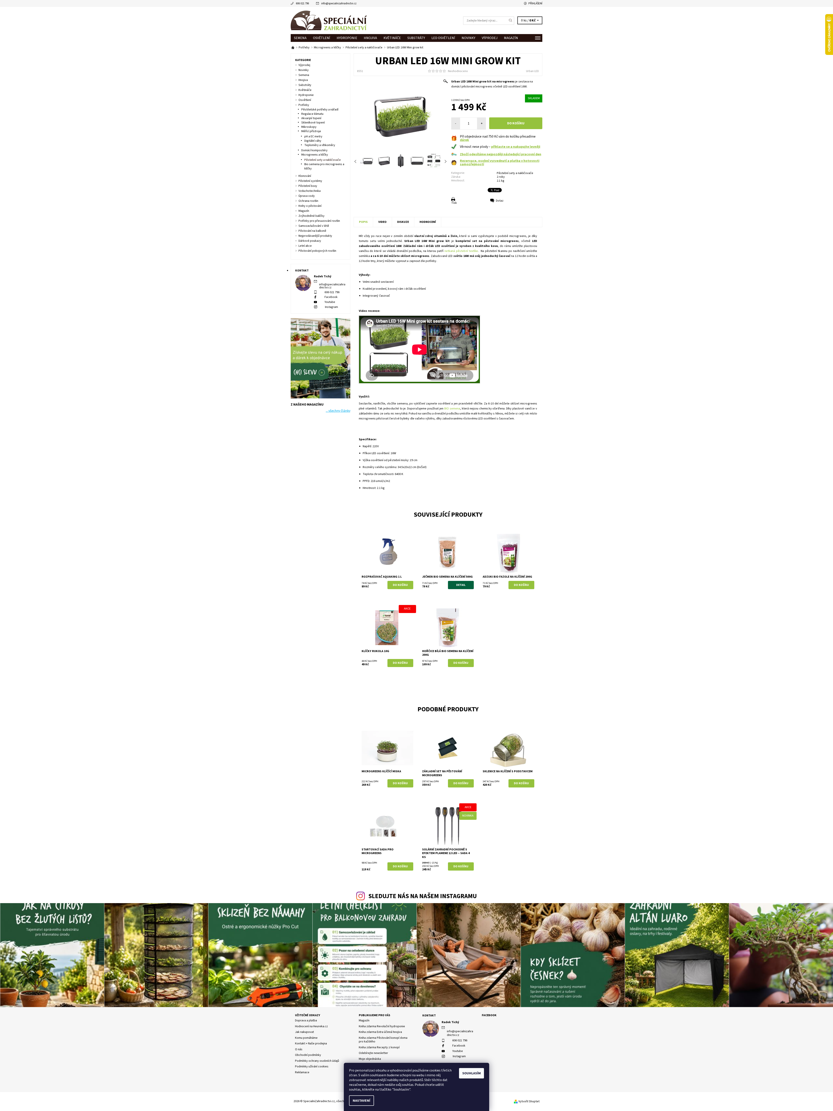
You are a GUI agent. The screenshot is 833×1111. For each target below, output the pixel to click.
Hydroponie (347, 38)
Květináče (392, 38)
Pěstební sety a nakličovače (515, 173)
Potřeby (303, 105)
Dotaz (499, 201)
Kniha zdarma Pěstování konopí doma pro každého (383, 1040)
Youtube (330, 302)
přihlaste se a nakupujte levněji (515, 146)
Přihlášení (535, 3)
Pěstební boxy (307, 186)
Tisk (454, 203)
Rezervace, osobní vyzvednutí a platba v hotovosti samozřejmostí (499, 162)
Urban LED (532, 71)
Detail (461, 585)
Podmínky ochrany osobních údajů (317, 1061)
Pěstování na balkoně (312, 231)
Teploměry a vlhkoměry (319, 145)
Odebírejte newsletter (373, 1053)
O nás (298, 1049)
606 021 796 (302, 3)
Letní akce (305, 246)
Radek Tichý (450, 1022)
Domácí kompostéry (314, 150)
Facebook (331, 297)
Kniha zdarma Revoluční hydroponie (382, 1026)
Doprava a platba (306, 1020)
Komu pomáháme (306, 1038)
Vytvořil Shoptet (528, 1101)
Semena (300, 38)
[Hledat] (510, 20)
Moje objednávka (370, 1059)
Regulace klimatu (312, 114)
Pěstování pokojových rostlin (317, 251)
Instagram (331, 307)
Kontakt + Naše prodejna (311, 1043)
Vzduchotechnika (309, 191)
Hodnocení (428, 222)
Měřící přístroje (311, 131)
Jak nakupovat (304, 1032)
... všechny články (338, 411)
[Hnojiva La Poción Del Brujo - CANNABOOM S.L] (293, 47)
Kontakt (429, 1015)
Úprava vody (306, 196)
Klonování (304, 176)
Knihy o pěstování (309, 206)
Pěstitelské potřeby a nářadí (319, 109)
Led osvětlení (443, 38)
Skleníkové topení (313, 122)
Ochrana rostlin (308, 201)
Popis (363, 222)
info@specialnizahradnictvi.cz (338, 3)
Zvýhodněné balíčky (311, 216)
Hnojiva (370, 38)
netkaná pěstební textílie (461, 251)
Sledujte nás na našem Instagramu (422, 896)
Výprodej (489, 38)
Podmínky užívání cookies (311, 1066)
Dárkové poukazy (309, 241)
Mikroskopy (308, 127)
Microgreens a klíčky (314, 155)
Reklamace (302, 1072)
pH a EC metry (313, 136)
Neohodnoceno (458, 71)
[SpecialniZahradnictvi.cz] (329, 20)
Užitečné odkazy (307, 1015)
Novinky (468, 38)
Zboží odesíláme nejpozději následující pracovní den (500, 154)
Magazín (511, 38)
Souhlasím (471, 1073)
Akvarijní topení (311, 118)
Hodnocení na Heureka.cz (311, 1026)
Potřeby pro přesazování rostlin (319, 221)
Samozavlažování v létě (313, 226)
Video (382, 222)
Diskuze (403, 222)
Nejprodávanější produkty (315, 236)
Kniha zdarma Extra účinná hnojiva (380, 1032)
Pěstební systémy (310, 181)
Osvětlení (321, 38)
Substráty (416, 38)
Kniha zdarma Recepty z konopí (379, 1047)
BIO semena (452, 408)
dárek (464, 140)
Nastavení (361, 1100)
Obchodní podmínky (308, 1055)
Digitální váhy (312, 141)
